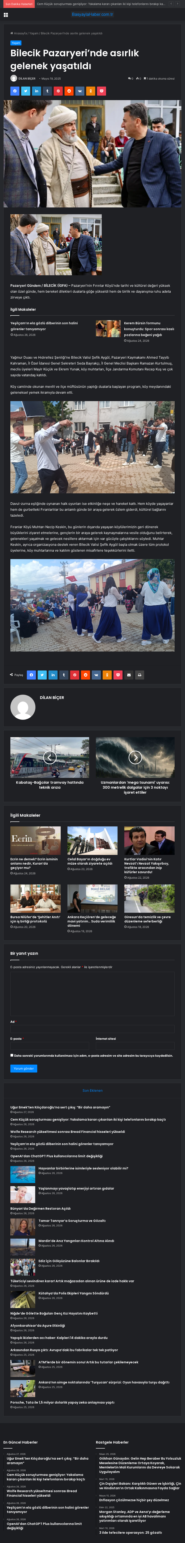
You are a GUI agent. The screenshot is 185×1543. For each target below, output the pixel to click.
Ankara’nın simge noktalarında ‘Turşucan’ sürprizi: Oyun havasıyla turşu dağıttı (104, 1382)
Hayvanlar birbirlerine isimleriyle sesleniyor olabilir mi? (83, 1168)
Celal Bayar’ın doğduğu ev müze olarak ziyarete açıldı (89, 861)
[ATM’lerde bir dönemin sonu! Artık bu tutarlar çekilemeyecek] (22, 1368)
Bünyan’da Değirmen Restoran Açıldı (40, 1208)
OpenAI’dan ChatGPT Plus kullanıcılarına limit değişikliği (56, 1156)
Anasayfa (20, 33)
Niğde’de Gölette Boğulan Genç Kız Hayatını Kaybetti (54, 1313)
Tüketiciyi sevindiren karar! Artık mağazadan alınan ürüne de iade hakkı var (72, 1281)
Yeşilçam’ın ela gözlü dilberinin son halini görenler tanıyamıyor (61, 1144)
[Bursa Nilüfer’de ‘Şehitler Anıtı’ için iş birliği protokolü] (35, 898)
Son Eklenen (93, 1090)
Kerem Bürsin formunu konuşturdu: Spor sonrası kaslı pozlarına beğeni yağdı (149, 329)
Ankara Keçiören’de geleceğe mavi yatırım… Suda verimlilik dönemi (91, 921)
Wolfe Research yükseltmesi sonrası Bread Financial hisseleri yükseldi (86, 4)
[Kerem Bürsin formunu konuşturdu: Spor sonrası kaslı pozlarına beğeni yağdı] (108, 328)
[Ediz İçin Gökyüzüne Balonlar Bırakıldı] (22, 1267)
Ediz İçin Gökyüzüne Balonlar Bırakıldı (69, 1261)
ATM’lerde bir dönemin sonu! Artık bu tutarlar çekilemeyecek (88, 1362)
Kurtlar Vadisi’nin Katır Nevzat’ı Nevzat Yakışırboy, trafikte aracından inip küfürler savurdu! (146, 865)
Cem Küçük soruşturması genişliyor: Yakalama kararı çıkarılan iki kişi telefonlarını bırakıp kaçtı (88, 1119)
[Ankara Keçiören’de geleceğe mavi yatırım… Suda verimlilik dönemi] (92, 898)
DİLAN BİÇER (26, 78)
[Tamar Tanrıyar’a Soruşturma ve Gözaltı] (22, 1226)
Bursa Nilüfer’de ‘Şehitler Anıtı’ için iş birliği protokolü (35, 919)
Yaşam (33, 33)
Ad (13, 1021)
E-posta (17, 1038)
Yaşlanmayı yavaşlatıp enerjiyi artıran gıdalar (76, 1188)
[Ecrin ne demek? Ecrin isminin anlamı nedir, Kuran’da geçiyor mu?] (35, 840)
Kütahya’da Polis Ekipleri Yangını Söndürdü (74, 1293)
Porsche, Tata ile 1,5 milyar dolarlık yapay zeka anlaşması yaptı (62, 1402)
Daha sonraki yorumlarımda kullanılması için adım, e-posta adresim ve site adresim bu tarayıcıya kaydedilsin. (93, 1055)
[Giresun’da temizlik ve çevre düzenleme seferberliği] (149, 898)
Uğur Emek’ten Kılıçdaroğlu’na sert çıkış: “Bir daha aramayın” (60, 1107)
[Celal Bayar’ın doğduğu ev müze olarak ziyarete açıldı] (92, 840)
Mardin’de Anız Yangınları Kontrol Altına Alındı (76, 1241)
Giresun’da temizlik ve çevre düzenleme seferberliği (147, 919)
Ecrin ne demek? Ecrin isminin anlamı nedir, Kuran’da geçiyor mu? (34, 863)
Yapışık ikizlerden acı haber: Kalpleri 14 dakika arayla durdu (59, 1338)
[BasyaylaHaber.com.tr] (92, 14)
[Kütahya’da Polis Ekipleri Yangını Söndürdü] (22, 1299)
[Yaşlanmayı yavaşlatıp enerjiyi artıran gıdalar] (22, 1194)
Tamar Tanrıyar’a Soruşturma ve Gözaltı (72, 1220)
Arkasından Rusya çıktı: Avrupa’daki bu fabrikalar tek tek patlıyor (64, 1350)
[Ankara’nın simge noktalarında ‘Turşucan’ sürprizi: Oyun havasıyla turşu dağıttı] (22, 1388)
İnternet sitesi (106, 1038)
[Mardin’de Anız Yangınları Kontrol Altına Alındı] (22, 1247)
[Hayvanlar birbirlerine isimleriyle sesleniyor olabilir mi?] (22, 1174)
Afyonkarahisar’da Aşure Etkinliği (37, 1325)
